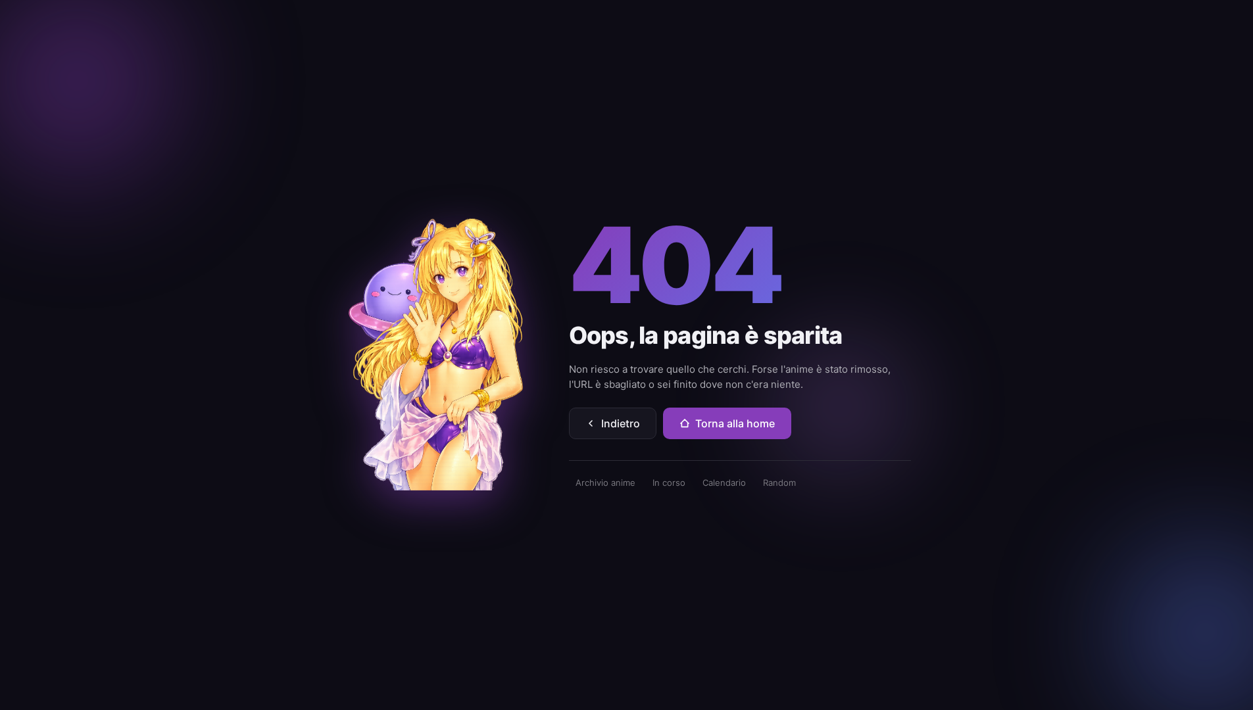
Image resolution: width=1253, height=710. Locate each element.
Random (779, 482)
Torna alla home (735, 423)
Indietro (620, 423)
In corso (668, 482)
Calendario (724, 482)
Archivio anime (605, 482)
